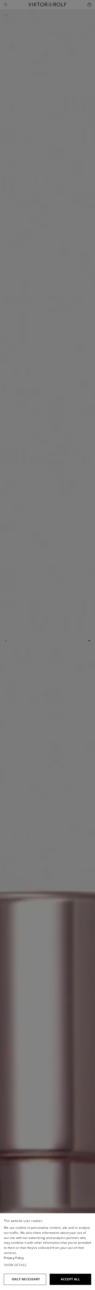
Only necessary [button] (26, 1279)
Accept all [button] (70, 1279)
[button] (47, 1265)
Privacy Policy (14, 1258)
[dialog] (47, 1251)
